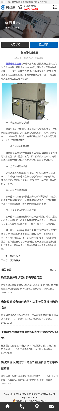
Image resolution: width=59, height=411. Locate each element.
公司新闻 (15, 44)
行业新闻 (44, 44)
